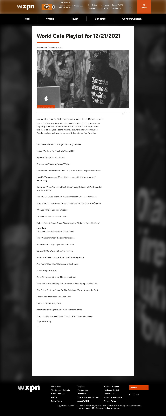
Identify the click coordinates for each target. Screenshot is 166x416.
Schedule (100, 18)
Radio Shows (56, 401)
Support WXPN (117, 5)
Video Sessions (57, 394)
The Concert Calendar (61, 390)
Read (26, 18)
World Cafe (43, 48)
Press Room (109, 394)
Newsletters (92, 5)
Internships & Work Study (88, 397)
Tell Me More (116, 8)
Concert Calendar (132, 18)
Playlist (74, 18)
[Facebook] (129, 394)
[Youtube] (138, 394)
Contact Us (104, 8)
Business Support (111, 386)
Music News (56, 386)
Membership (104, 5)
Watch (50, 18)
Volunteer (91, 8)
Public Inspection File (113, 397)
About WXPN (83, 401)
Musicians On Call (111, 390)
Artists (54, 397)
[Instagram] (133, 394)
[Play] (46, 6)
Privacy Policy (110, 401)
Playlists (81, 386)
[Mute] (53, 7)
